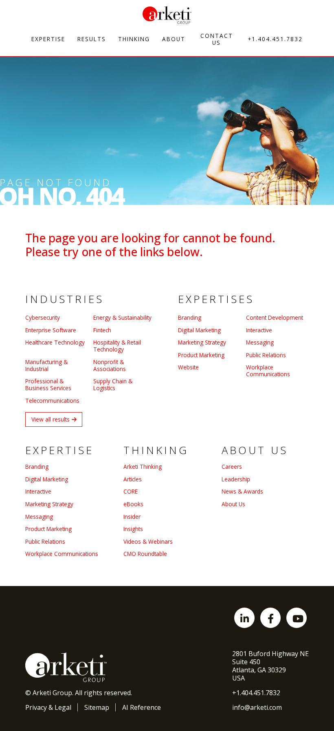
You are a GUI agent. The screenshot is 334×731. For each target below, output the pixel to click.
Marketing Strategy (202, 342)
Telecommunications (52, 400)
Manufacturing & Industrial (46, 365)
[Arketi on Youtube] (296, 618)
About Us (233, 504)
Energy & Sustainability (122, 317)
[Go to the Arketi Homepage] (167, 15)
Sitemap (96, 707)
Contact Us (216, 39)
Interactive (259, 330)
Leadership (236, 479)
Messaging (260, 342)
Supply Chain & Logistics (112, 384)
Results (91, 39)
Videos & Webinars (148, 541)
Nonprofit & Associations (109, 365)
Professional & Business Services (48, 384)
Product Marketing (201, 354)
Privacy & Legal (48, 707)
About (173, 39)
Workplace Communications (268, 371)
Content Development (274, 317)
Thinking (134, 39)
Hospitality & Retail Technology (117, 346)
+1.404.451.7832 (275, 39)
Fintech (102, 330)
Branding (189, 317)
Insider (132, 516)
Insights (133, 529)
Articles (132, 479)
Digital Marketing (199, 330)
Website (188, 367)
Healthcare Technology (55, 342)
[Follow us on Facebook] (270, 618)
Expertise (48, 39)
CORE (130, 491)
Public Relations (266, 354)
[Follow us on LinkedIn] (244, 618)
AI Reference (141, 707)
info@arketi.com (257, 707)
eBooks (133, 504)
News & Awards (242, 491)
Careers (232, 466)
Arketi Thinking (142, 466)
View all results (50, 419)
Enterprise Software (50, 330)
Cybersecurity (42, 317)
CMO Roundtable (145, 554)
